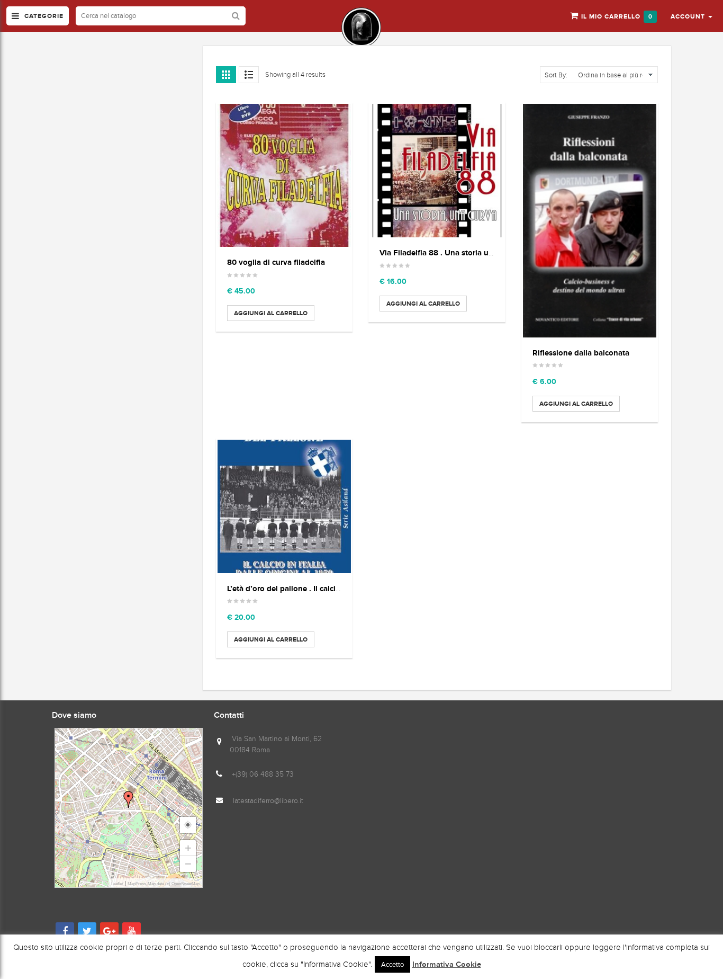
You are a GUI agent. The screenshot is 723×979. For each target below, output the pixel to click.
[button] (691, 15)
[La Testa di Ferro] (361, 27)
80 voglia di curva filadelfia (276, 261)
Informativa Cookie (446, 964)
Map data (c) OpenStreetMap (174, 884)
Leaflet (117, 884)
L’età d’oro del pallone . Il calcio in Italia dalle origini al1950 (333, 588)
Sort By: (556, 75)
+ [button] (188, 848)
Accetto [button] (392, 964)
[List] (249, 74)
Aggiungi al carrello (271, 313)
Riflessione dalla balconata (580, 352)
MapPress (137, 884)
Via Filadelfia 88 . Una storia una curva (449, 252)
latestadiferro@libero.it (268, 801)
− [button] (188, 863)
